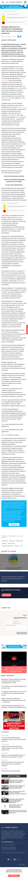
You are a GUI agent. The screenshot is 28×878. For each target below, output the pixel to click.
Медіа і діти (12, 540)
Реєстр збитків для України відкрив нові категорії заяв (13, 687)
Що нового (13, 11)
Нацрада (4, 543)
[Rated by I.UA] (11, 859)
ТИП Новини (5, 540)
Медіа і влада (7, 11)
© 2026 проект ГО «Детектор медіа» (8, 847)
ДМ (21, 545)
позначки (16, 545)
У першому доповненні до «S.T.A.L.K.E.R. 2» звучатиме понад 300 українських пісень (13, 693)
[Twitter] (20, 36)
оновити (25, 615)
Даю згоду (14, 875)
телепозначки (11, 543)
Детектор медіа (14, 776)
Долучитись (14, 524)
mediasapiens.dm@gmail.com (10, 848)
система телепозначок (7, 545)
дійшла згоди (22, 107)
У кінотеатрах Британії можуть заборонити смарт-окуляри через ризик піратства (13, 739)
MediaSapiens (11, 40)
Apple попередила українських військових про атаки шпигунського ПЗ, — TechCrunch (13, 700)
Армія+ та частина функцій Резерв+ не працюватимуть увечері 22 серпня (13, 756)
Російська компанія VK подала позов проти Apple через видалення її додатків (12, 763)
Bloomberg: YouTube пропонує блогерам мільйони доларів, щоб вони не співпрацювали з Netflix (13, 681)
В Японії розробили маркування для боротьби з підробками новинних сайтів (13, 706)
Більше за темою (8, 551)
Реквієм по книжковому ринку (10, 771)
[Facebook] (18, 36)
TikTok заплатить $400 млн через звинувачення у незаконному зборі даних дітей (12, 748)
